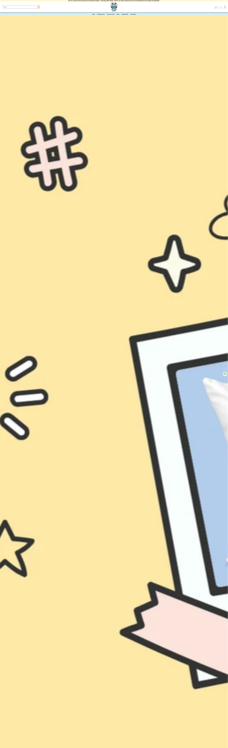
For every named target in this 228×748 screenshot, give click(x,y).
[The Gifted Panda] (114, 7)
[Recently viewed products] (224, 373)
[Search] (38, 7)
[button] (225, 7)
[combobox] (21, 7)
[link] (220, 7)
